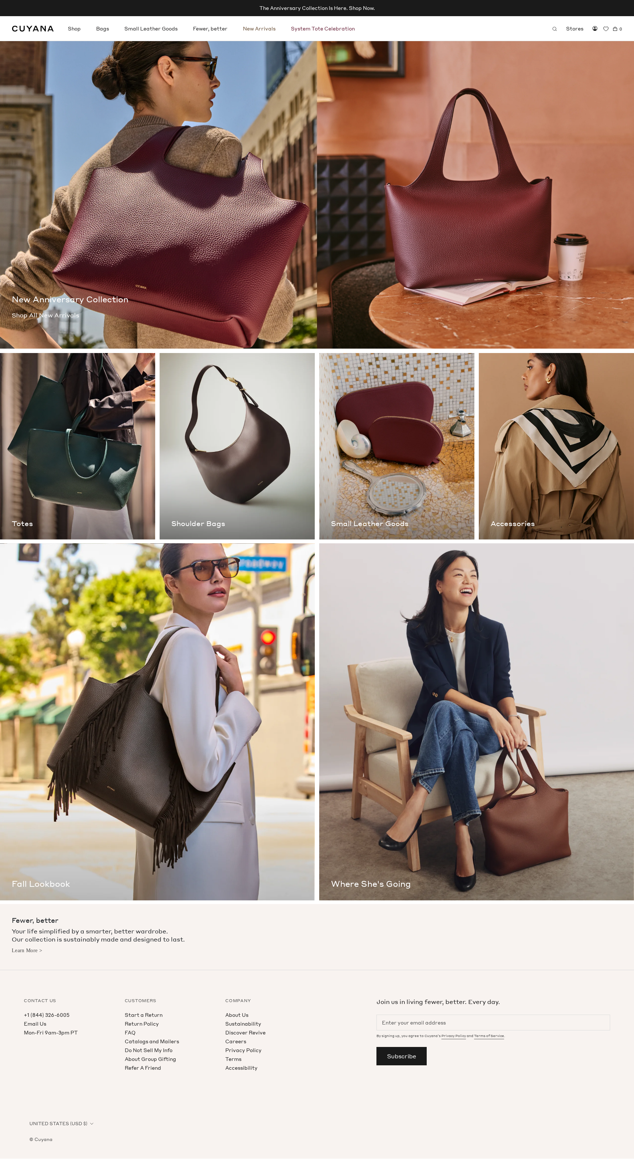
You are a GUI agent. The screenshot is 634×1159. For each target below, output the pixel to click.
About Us (236, 1015)
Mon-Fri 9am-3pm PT (51, 1032)
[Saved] (606, 28)
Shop (74, 28)
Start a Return (144, 1015)
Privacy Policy (243, 1050)
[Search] (555, 28)
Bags (102, 28)
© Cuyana (40, 1139)
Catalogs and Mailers (152, 1041)
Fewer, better (210, 28)
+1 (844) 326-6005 (46, 1015)
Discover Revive (245, 1032)
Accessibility (241, 1068)
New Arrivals (259, 28)
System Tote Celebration (323, 28)
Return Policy (142, 1024)
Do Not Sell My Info (148, 1050)
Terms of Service (489, 1036)
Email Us (35, 1024)
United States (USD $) (58, 1123)
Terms (233, 1059)
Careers (235, 1041)
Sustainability (243, 1024)
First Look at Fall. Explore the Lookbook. (317, 8)
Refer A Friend (143, 1068)
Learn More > (27, 950)
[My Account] (595, 28)
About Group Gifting (150, 1059)
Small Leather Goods (151, 28)
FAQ (130, 1032)
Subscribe (401, 1056)
